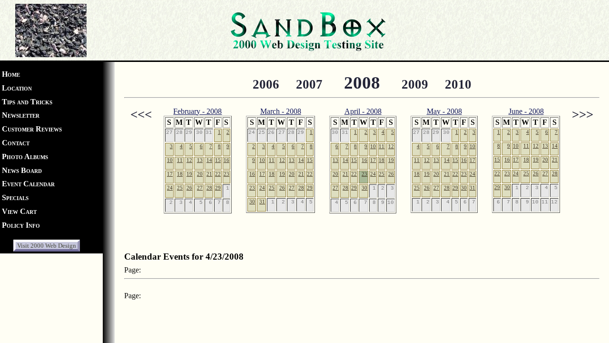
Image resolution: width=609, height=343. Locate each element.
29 (218, 188)
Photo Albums (25, 156)
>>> (582, 114)
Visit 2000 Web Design (47, 245)
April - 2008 (363, 111)
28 (209, 188)
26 (189, 188)
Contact (15, 143)
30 (252, 201)
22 (218, 174)
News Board (22, 170)
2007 (309, 84)
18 (180, 174)
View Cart (19, 211)
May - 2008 (444, 111)
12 (189, 160)
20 (200, 174)
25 (180, 188)
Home (11, 74)
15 (218, 160)
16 (226, 160)
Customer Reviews (32, 129)
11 (180, 160)
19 (189, 174)
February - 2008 (197, 111)
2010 (458, 84)
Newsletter (20, 115)
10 (170, 160)
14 (209, 160)
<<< (141, 114)
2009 (415, 84)
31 (262, 201)
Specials (15, 197)
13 (200, 160)
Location (17, 88)
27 (200, 188)
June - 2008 (526, 111)
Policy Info (21, 225)
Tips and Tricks (27, 102)
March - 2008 (280, 111)
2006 (266, 84)
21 (209, 174)
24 (170, 188)
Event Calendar (28, 184)
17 (170, 174)
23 (226, 174)
